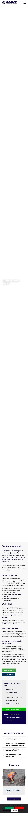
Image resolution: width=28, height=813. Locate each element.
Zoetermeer (16, 615)
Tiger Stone (21, 635)
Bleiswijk (4, 617)
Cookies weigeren (19, 807)
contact (7, 659)
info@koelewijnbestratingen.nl (13, 717)
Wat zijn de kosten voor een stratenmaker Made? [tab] (13, 739)
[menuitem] (24, 2)
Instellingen (14, 810)
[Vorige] (4, 777)
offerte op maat (16, 658)
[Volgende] (24, 777)
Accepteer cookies (9, 807)
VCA (5, 624)
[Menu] (24, 2)
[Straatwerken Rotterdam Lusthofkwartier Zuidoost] (14, 777)
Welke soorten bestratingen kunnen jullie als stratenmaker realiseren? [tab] (15, 744)
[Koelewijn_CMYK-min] (11, 2)
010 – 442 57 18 (10, 720)
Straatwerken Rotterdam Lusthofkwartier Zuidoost (13, 789)
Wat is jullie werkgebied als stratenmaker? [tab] (13, 755)
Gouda (10, 615)
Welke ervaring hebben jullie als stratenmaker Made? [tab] (14, 749)
